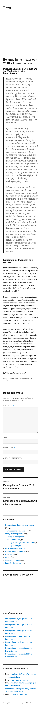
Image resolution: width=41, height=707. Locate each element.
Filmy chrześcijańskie (14, 534)
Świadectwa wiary (12, 560)
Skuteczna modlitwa (19, 680)
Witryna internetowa (12, 458)
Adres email (9, 448)
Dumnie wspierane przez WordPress (21, 703)
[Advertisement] (20, 36)
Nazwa (6, 437)
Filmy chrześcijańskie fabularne (20, 543)
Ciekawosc (9, 689)
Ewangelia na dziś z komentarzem (19, 525)
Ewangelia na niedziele (16, 531)
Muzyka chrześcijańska (15, 548)
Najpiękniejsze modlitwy (15, 551)
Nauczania (9, 554)
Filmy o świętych (14, 545)
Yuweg (7, 7)
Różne (8, 557)
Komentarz (8, 406)
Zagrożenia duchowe (13, 563)
